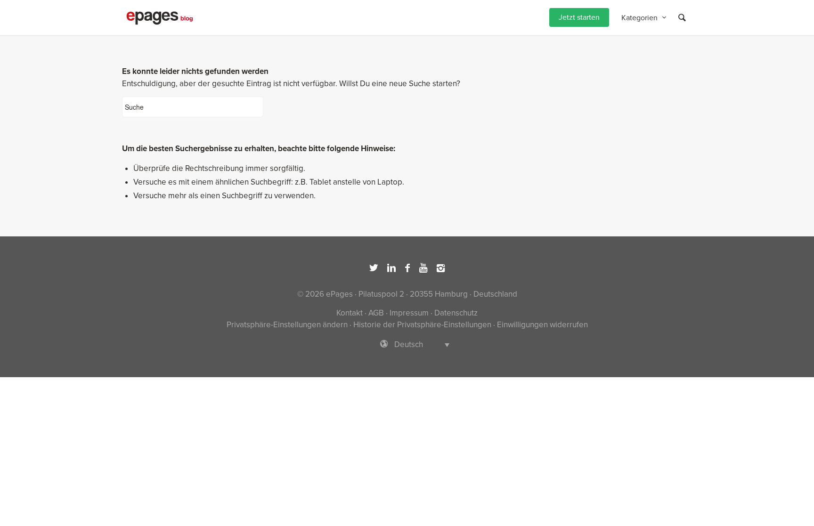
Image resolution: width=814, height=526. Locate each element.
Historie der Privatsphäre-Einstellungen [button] (422, 325)
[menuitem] (579, 17)
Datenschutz (456, 313)
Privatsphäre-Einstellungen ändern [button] (287, 325)
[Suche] (682, 17)
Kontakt (349, 313)
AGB (376, 313)
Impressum (409, 313)
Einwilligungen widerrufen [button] (542, 325)
